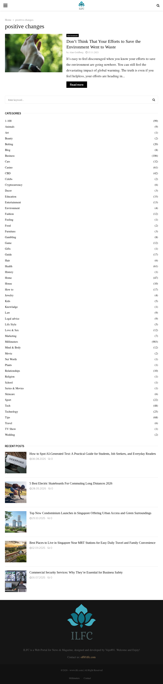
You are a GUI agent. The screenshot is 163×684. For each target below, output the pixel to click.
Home (8, 278)
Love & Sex (12, 330)
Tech (7, 405)
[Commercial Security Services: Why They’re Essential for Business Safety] (15, 581)
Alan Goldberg (76, 52)
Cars (7, 161)
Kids (7, 301)
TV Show (10, 429)
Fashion (9, 214)
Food (8, 225)
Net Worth (11, 359)
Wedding (10, 434)
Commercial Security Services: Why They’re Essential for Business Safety (76, 572)
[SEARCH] (153, 100)
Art (7, 132)
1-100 (8, 121)
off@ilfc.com (88, 657)
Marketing (10, 336)
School (9, 382)
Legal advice (12, 318)
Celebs (8, 179)
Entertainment (13, 202)
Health (8, 266)
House (8, 283)
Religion (10, 376)
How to (9, 289)
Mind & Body (13, 347)
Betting (9, 144)
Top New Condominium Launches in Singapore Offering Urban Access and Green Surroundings (90, 513)
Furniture (10, 231)
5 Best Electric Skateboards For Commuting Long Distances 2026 (70, 483)
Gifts (8, 249)
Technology (11, 411)
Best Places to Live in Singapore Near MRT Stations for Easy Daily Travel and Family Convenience (92, 542)
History (9, 272)
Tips (7, 417)
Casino (9, 167)
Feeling (9, 219)
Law (7, 312)
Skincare (10, 394)
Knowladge (11, 307)
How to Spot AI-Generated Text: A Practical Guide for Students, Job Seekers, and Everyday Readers (92, 453)
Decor (8, 190)
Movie (8, 353)
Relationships (12, 371)
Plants (8, 365)
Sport (8, 400)
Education (10, 196)
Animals (9, 126)
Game (8, 243)
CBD (8, 173)
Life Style (10, 324)
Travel (8, 423)
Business (10, 156)
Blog (7, 150)
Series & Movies (14, 388)
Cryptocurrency (13, 185)
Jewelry (9, 295)
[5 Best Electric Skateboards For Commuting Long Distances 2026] (15, 492)
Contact (87, 678)
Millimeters (11, 341)
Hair (7, 260)
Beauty (9, 138)
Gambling (10, 237)
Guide (8, 254)
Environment (72, 35)
